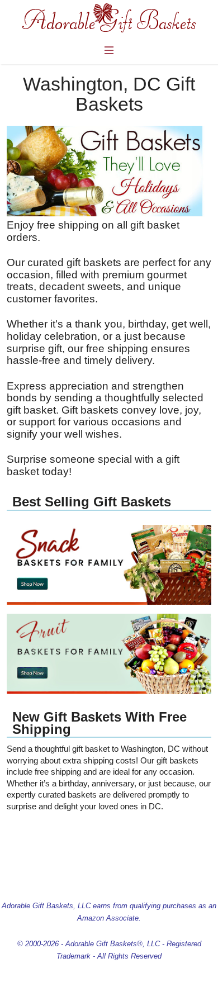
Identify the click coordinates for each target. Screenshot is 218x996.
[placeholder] (109, 601)
